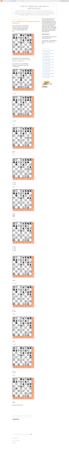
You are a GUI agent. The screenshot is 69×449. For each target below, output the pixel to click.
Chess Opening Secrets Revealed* (34, 7)
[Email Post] (31, 434)
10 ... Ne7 (14, 121)
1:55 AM (27, 434)
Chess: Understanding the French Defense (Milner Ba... (48, 51)
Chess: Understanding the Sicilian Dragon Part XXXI (48, 77)
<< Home (14, 442)
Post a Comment (16, 440)
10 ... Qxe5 (14, 120)
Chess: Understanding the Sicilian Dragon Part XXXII (48, 74)
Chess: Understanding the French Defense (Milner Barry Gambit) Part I (21, 60)
